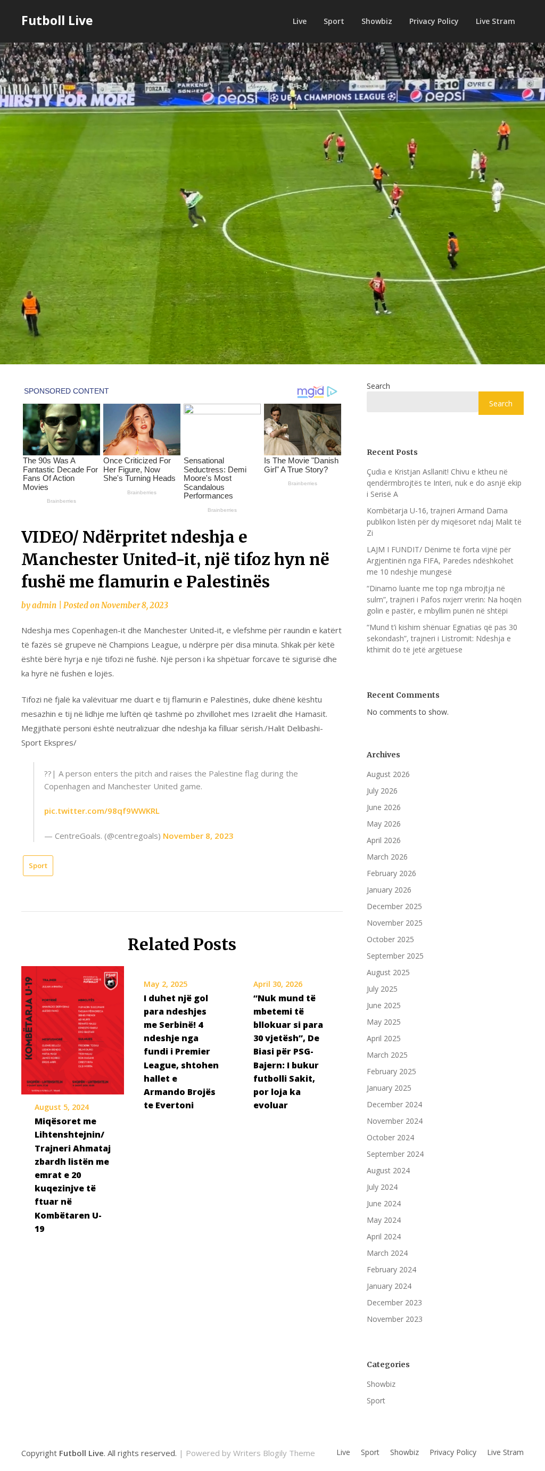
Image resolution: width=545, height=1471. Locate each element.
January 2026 (389, 890)
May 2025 (384, 1022)
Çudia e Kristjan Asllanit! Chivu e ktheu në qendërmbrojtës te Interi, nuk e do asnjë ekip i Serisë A (444, 483)
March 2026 (387, 857)
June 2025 (384, 1005)
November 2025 (395, 923)
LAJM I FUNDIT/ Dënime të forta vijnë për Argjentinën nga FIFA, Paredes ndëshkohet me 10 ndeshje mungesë (440, 560)
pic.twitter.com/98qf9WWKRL (102, 810)
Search (378, 386)
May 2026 (384, 824)
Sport (334, 21)
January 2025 (389, 1088)
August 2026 (388, 774)
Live (300, 21)
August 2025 (388, 972)
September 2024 (395, 1154)
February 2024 (391, 1269)
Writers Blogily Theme (274, 1453)
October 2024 (390, 1137)
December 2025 (394, 906)
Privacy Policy (434, 21)
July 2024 (382, 1187)
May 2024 (384, 1220)
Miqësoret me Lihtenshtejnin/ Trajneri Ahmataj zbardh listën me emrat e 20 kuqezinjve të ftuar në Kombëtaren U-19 (73, 1175)
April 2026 (384, 840)
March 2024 (387, 1253)
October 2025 (390, 939)
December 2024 (394, 1104)
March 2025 (387, 1055)
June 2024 (384, 1203)
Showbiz (376, 21)
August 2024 (388, 1170)
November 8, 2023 (198, 835)
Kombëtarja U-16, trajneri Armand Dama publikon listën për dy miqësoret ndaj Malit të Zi (444, 521)
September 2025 (395, 956)
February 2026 (391, 873)
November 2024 (395, 1121)
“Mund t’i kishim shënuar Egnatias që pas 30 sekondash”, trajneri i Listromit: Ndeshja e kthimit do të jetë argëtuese (442, 638)
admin (44, 605)
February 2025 (391, 1071)
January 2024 (389, 1286)
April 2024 (384, 1236)
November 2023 (395, 1319)
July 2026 (382, 791)
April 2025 (384, 1038)
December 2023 (394, 1302)
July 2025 (382, 989)
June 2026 (384, 807)
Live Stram (495, 21)
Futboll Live (57, 20)
